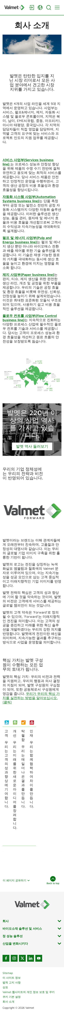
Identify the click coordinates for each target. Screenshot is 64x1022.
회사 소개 (8, 1001)
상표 (5, 987)
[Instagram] (14, 958)
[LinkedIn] (30, 958)
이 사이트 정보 (12, 977)
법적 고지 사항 (12, 982)
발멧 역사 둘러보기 (32, 446)
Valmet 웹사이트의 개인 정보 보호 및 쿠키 (29, 992)
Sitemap (8, 972)
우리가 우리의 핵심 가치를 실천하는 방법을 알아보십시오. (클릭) (31, 698)
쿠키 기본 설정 (12, 996)
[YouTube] (38, 958)
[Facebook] (6, 958)
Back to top (53, 883)
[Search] (48, 7)
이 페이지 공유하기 (14, 880)
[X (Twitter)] (22, 958)
